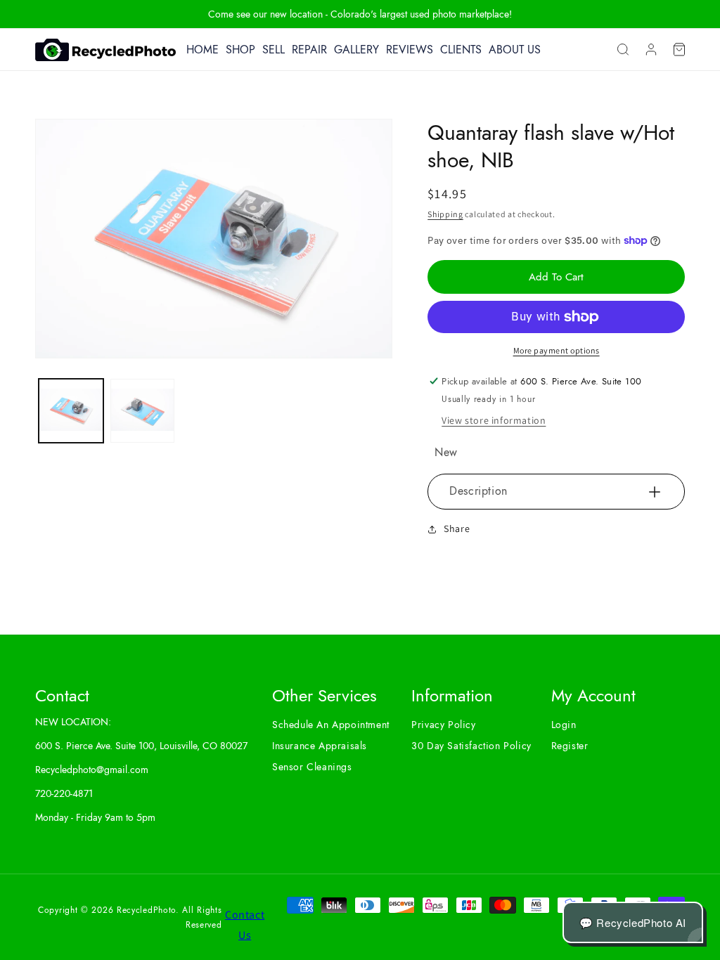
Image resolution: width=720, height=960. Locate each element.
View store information (494, 420)
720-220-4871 (64, 793)
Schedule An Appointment (331, 725)
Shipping (445, 214)
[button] (623, 50)
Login (564, 725)
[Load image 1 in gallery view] (71, 411)
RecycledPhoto (146, 910)
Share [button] (457, 528)
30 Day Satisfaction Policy (471, 746)
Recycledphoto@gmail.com (91, 770)
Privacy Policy (443, 725)
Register (570, 746)
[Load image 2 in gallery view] (142, 411)
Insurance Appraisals (319, 746)
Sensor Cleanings (312, 767)
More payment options (556, 350)
